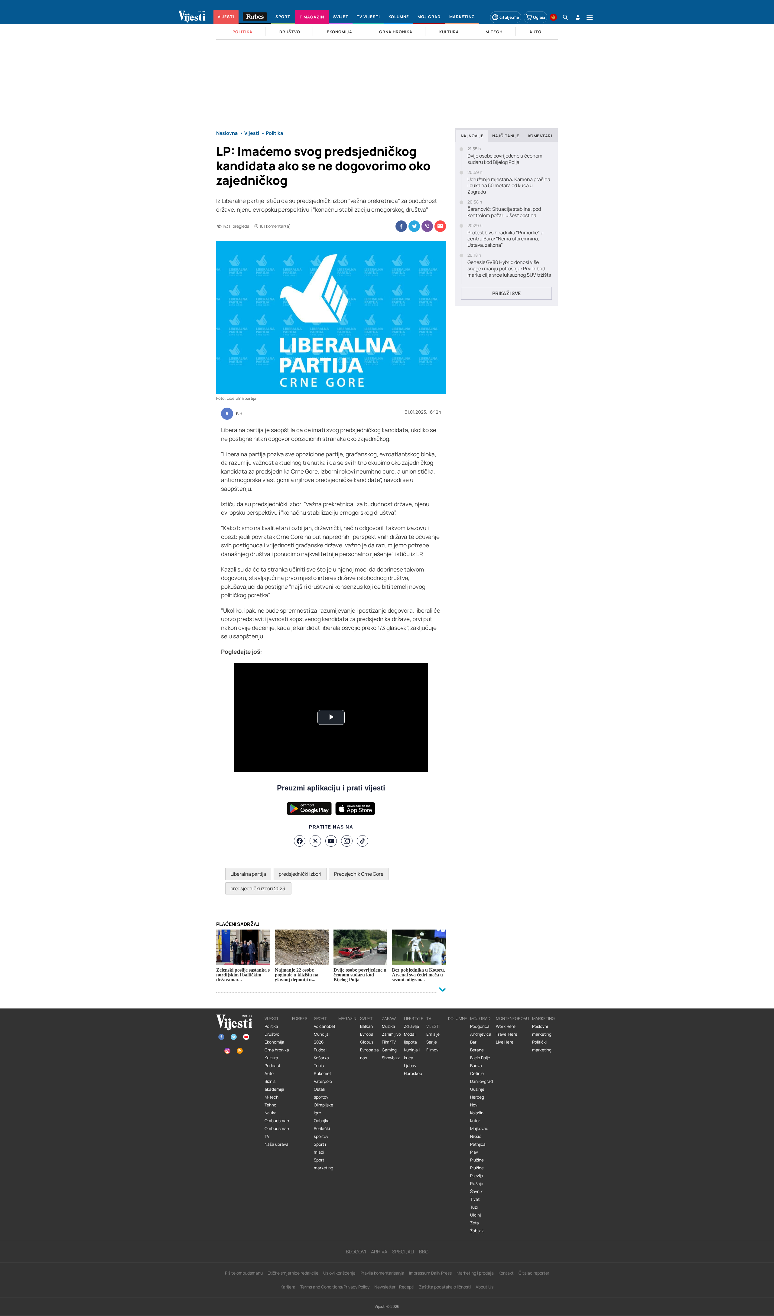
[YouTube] (331, 841)
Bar (473, 1042)
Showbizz (391, 1057)
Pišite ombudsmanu (244, 1273)
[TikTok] (362, 841)
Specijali (403, 1251)
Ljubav (410, 1065)
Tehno (270, 1105)
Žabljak (477, 1230)
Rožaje (476, 1183)
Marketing (543, 1018)
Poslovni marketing (541, 1030)
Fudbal (320, 1050)
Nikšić (475, 1136)
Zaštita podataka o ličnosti (445, 1287)
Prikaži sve (506, 293)
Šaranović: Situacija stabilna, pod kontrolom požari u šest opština (504, 212)
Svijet (366, 1018)
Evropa (366, 1034)
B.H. (239, 414)
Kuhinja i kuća (412, 1053)
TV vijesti (433, 1022)
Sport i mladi (320, 1148)
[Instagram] (347, 841)
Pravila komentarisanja (382, 1273)
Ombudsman (277, 1120)
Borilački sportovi (322, 1132)
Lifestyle (413, 1018)
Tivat (475, 1199)
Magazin (347, 1018)
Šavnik (476, 1191)
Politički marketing (541, 1046)
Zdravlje (411, 1026)
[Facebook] (299, 841)
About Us (484, 1287)
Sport (320, 1018)
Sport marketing (323, 1164)
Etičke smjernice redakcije (293, 1273)
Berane (477, 1050)
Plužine (477, 1160)
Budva (476, 1065)
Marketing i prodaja (475, 1273)
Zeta (474, 1223)
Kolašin (476, 1113)
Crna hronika (277, 1050)
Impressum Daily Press (430, 1273)
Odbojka (322, 1120)
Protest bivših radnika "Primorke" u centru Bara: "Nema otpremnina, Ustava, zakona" (505, 239)
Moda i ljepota (410, 1038)
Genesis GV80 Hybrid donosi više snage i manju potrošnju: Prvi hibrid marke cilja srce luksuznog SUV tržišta (509, 268)
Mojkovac (479, 1128)
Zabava (389, 1018)
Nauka (271, 1113)
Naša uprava (276, 1144)
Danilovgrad (481, 1081)
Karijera (288, 1287)
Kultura (271, 1057)
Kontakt (506, 1273)
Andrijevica (480, 1034)
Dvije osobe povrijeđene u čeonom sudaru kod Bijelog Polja (504, 159)
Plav (474, 1152)
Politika (271, 1026)
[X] (315, 841)
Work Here (505, 1026)
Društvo (272, 1034)
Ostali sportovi (321, 1093)
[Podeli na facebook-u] (401, 226)
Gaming (389, 1050)
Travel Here (506, 1034)
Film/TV (389, 1042)
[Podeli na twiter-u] (414, 226)
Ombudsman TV (277, 1132)
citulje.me (509, 17)
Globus (366, 1042)
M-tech (271, 1097)
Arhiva (379, 1251)
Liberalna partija (248, 874)
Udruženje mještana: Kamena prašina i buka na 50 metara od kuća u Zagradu (508, 185)
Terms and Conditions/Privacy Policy (334, 1287)
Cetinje (477, 1073)
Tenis (319, 1065)
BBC (423, 1251)
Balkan (366, 1026)
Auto (269, 1073)
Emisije (433, 1034)
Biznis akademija (274, 1085)
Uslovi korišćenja (339, 1273)
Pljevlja (476, 1175)
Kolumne (457, 1018)
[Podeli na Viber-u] (427, 226)
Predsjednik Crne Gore (358, 874)
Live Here (504, 1042)
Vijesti (271, 1018)
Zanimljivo (391, 1034)
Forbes (299, 1018)
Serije (431, 1042)
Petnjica (478, 1144)
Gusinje (477, 1089)
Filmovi (432, 1050)
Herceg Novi (477, 1101)
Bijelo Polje (480, 1057)
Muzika (388, 1026)
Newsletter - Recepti (394, 1287)
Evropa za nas (369, 1053)
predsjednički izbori (300, 874)
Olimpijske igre (323, 1109)
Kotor (475, 1120)
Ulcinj (475, 1215)
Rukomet (322, 1073)
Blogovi (356, 1251)
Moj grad (480, 1018)
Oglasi (539, 17)
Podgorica (479, 1026)
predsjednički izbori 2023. (258, 888)
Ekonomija (274, 1042)
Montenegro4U (512, 1018)
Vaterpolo (323, 1081)
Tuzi (474, 1207)
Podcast (272, 1065)
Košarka (321, 1057)
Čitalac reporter (534, 1273)
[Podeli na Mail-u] (440, 226)
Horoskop (413, 1073)
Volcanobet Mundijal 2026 (324, 1034)
